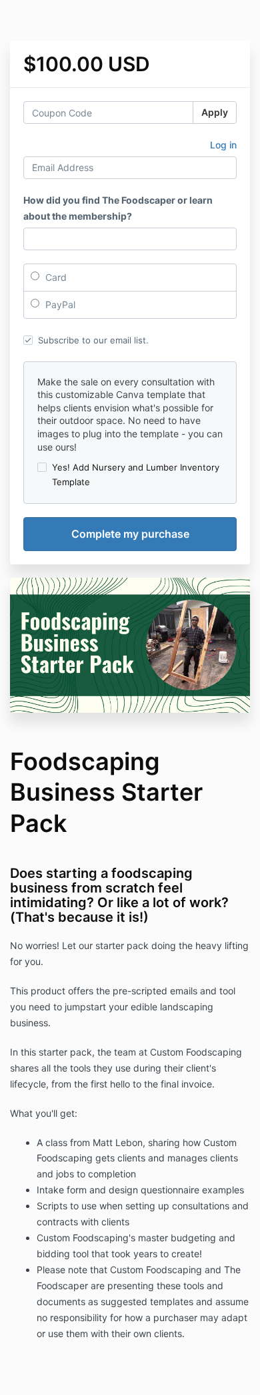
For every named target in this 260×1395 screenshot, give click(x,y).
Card (55, 277)
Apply (214, 112)
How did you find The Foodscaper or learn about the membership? (118, 208)
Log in (223, 144)
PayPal (59, 304)
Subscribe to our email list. (93, 340)
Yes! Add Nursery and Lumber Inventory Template (135, 474)
